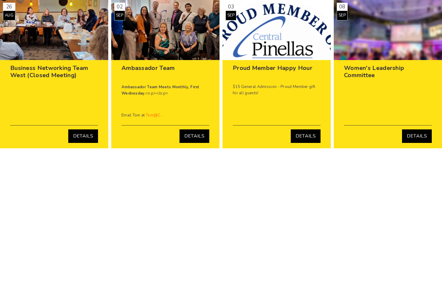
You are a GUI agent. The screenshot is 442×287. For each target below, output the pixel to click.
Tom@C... (154, 115)
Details (83, 136)
